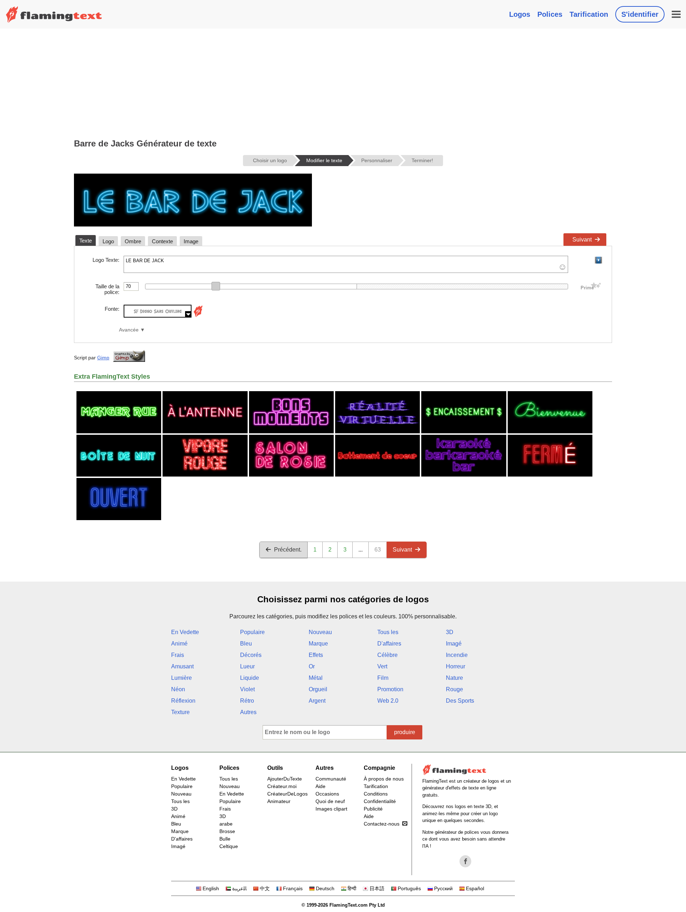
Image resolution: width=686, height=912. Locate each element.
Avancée (129, 330)
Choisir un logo (270, 160)
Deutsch (325, 888)
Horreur (455, 666)
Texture (180, 712)
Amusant (182, 666)
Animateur (278, 801)
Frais (177, 655)
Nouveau (320, 632)
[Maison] (54, 14)
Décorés (251, 655)
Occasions (327, 794)
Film (382, 678)
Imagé (454, 644)
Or (312, 666)
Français (293, 888)
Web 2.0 (387, 701)
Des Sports (460, 701)
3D (449, 632)
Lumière (181, 678)
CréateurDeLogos (287, 794)
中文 (265, 888)
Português (409, 888)
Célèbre (387, 655)
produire (404, 732)
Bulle (224, 839)
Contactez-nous (381, 824)
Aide (320, 786)
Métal (316, 678)
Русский (443, 888)
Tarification (589, 14)
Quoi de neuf (330, 801)
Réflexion (183, 701)
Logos (519, 14)
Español (475, 888)
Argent (317, 701)
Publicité (373, 809)
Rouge (454, 689)
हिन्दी (352, 888)
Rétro (247, 701)
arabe (226, 824)
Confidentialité (380, 801)
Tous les (387, 632)
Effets (316, 655)
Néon (178, 689)
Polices (549, 14)
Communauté (330, 779)
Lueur (247, 666)
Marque (318, 644)
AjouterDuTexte (284, 779)
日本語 (376, 888)
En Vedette (185, 632)
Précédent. (288, 550)
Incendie (457, 655)
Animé (179, 644)
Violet (247, 689)
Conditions (376, 794)
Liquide (249, 678)
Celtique (228, 846)
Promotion (390, 689)
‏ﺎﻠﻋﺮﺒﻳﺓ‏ (239, 888)
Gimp (103, 357)
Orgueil (318, 689)
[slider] (216, 286)
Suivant (582, 239)
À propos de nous (384, 779)
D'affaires (389, 644)
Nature (454, 678)
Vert (382, 666)
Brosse (227, 831)
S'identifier (639, 14)
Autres (248, 712)
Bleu (246, 644)
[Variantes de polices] (198, 316)
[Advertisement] (343, 82)
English (211, 888)
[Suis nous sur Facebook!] (465, 861)
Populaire (252, 632)
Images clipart (331, 809)
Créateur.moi (282, 786)
